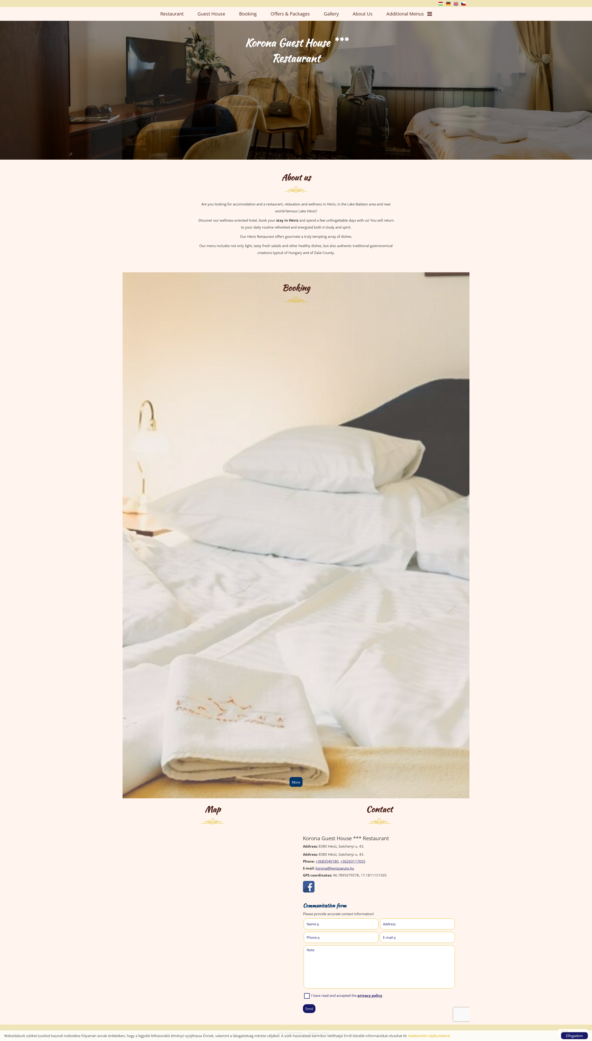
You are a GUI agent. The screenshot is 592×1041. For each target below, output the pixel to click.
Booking (248, 14)
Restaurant (172, 14)
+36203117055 (352, 861)
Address (389, 924)
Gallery (331, 14)
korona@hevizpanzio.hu (335, 868)
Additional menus (405, 14)
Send (309, 1009)
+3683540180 (327, 861)
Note (310, 950)
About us (363, 14)
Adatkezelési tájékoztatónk (429, 1035)
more (296, 782)
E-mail (389, 937)
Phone (313, 937)
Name (313, 924)
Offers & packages (290, 14)
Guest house (211, 14)
